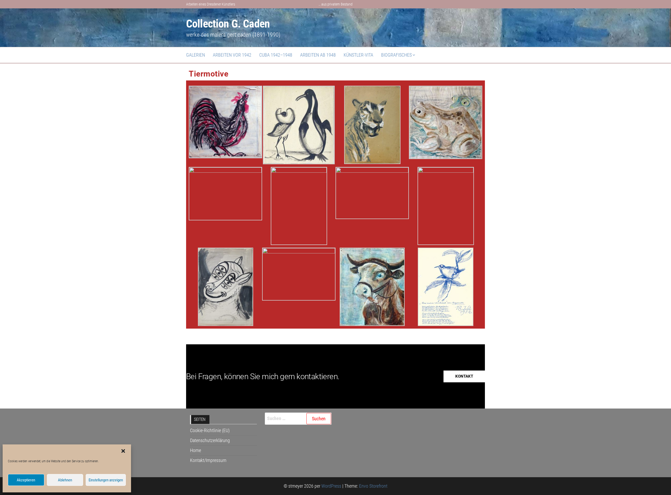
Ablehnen (65, 480)
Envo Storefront (373, 486)
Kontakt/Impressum (208, 460)
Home (195, 450)
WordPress (331, 486)
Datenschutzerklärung (210, 440)
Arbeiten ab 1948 (318, 55)
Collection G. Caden (228, 23)
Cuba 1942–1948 (275, 55)
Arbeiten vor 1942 (232, 55)
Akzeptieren (26, 480)
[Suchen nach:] (298, 418)
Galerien (195, 55)
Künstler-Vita (358, 55)
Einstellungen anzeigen (106, 480)
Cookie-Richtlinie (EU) (210, 430)
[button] (123, 451)
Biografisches (396, 55)
